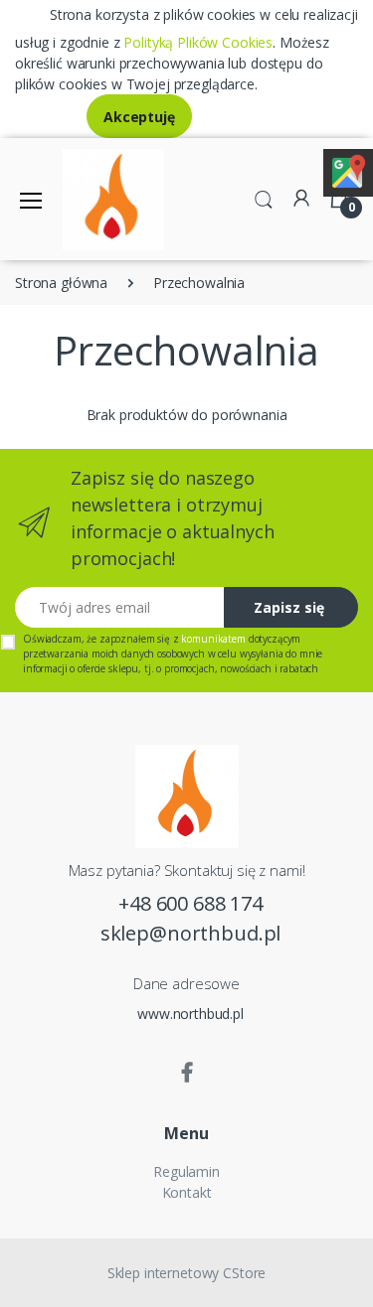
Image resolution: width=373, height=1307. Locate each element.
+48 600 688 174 (190, 903)
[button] (264, 198)
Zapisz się (289, 607)
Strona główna (61, 282)
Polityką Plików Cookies (198, 42)
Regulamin (186, 1171)
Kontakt (187, 1192)
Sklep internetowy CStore (187, 1272)
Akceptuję (139, 116)
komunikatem (213, 639)
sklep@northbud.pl (190, 933)
